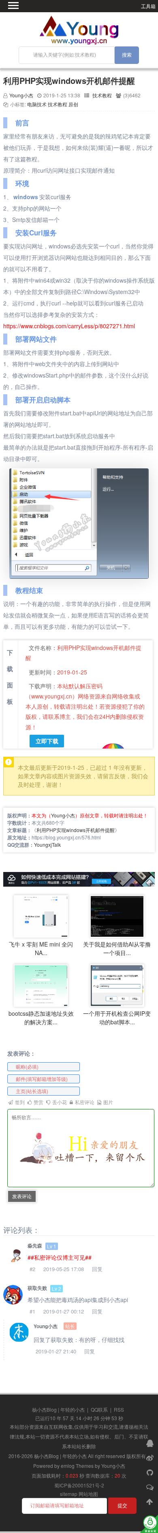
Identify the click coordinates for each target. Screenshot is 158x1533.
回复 (97, 1269)
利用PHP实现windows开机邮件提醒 (69, 80)
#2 (32, 1269)
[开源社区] (150, 1472)
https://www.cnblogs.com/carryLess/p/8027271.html (69, 326)
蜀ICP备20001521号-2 (79, 1485)
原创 (73, 104)
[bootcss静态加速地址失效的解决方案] (41, 984)
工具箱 (148, 5)
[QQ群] (150, 1442)
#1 (32, 1311)
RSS (119, 1409)
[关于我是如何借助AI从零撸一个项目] (117, 915)
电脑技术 (37, 104)
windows (25, 197)
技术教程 (102, 95)
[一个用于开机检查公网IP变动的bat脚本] (117, 984)
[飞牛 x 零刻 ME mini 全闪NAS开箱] (41, 915)
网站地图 (88, 1493)
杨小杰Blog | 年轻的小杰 (58, 1409)
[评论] (150, 1486)
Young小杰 (21, 95)
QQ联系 (99, 1409)
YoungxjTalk (47, 844)
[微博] (150, 1457)
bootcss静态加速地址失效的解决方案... (41, 1017)
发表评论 (22, 1196)
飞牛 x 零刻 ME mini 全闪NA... (41, 948)
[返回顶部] (150, 1501)
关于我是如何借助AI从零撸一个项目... (117, 948)
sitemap (68, 1493)
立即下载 (47, 741)
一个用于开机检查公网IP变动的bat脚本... (117, 1017)
